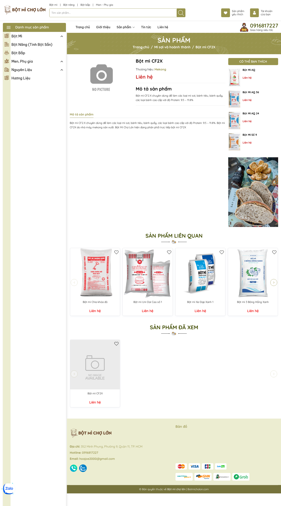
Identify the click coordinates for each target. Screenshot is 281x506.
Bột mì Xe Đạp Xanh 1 (200, 302)
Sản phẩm (124, 27)
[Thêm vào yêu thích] (116, 251)
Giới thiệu (103, 27)
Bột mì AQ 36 (251, 92)
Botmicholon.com (198, 489)
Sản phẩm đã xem (174, 327)
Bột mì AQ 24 (251, 113)
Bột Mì (16, 36)
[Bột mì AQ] (234, 77)
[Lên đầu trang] (276, 497)
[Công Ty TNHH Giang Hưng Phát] (24, 10)
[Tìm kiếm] (181, 12)
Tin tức (146, 27)
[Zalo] (8, 489)
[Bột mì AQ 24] (234, 120)
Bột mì (53, 4)
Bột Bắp (18, 53)
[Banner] (253, 192)
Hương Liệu (20, 78)
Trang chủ (83, 27)
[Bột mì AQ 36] (234, 99)
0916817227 (264, 25)
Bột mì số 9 (250, 134)
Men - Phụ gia (104, 4)
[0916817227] (74, 468)
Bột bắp (85, 4)
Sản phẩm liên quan (174, 236)
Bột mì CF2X (95, 393)
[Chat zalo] (83, 468)
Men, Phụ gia (22, 61)
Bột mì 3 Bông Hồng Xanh (253, 302)
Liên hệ (163, 27)
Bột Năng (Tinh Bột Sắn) (31, 44)
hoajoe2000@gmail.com (97, 459)
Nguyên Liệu (21, 70)
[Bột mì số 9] (234, 142)
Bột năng (69, 4)
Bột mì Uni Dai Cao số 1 (147, 302)
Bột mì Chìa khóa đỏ (95, 302)
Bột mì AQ (249, 70)
